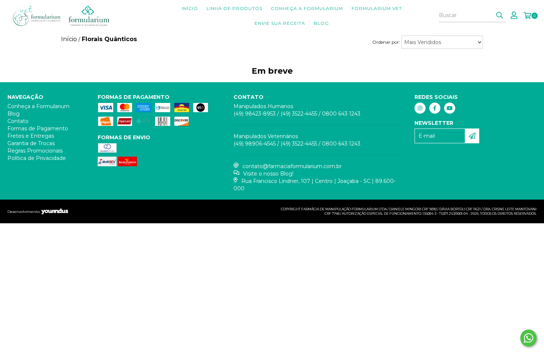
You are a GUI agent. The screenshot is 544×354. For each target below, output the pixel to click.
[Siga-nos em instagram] (420, 108)
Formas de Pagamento (37, 128)
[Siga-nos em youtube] (449, 108)
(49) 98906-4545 (255, 143)
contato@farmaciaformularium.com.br (292, 166)
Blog (321, 23)
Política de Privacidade (36, 158)
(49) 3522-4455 (299, 113)
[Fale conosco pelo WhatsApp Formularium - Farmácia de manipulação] (528, 338)
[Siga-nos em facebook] (434, 108)
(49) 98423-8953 (255, 113)
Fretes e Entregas (30, 136)
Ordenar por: (386, 42)
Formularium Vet (377, 8)
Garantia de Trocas (31, 143)
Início (190, 8)
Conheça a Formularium (307, 8)
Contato (17, 121)
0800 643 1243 (341, 113)
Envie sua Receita (280, 23)
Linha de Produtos (234, 8)
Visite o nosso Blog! (268, 173)
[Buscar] (500, 15)
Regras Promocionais (35, 150)
